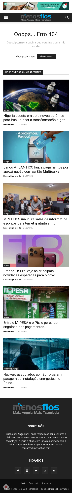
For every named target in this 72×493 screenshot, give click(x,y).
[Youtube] (54, 470)
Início (23, 483)
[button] (5, 17)
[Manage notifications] (6, 487)
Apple (6, 265)
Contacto (46, 483)
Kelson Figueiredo (12, 176)
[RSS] (36, 470)
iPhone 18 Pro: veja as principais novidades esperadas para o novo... (30, 273)
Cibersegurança (11, 369)
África (6, 110)
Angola (7, 161)
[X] (45, 470)
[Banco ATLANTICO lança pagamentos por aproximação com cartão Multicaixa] (36, 147)
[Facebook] (18, 470)
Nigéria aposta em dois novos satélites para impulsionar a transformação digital (34, 118)
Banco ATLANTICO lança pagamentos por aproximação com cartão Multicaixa (35, 169)
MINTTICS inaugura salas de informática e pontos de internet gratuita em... (35, 221)
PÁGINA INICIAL (47, 57)
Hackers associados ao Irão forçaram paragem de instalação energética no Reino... (32, 378)
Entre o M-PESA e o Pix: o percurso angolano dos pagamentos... (30, 325)
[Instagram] (27, 470)
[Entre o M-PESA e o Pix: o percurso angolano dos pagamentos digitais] (36, 302)
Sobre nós (34, 483)
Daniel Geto (9, 124)
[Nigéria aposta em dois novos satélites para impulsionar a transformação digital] (36, 95)
